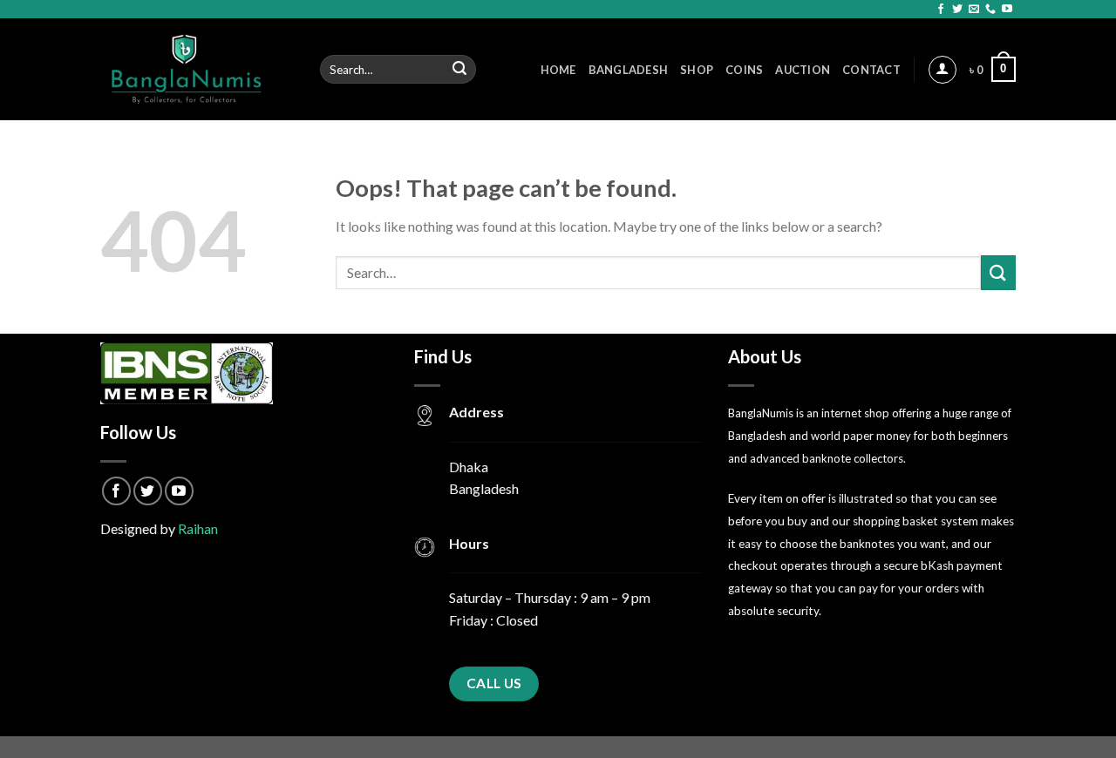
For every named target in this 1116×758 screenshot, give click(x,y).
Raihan (198, 528)
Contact (871, 70)
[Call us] (990, 9)
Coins (744, 70)
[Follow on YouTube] (1007, 9)
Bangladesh (629, 70)
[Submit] (460, 70)
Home (558, 70)
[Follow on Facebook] (941, 9)
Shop (696, 70)
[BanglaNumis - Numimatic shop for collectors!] (197, 69)
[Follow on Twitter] (957, 9)
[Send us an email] (974, 9)
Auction (802, 70)
